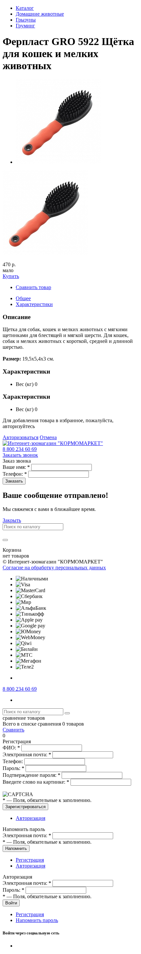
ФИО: (11, 747)
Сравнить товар (33, 287)
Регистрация (30, 860)
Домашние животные (40, 14)
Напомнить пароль (37, 920)
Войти (11, 902)
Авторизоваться (20, 437)
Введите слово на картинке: (36, 782)
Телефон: (15, 474)
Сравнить (13, 729)
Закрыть (12, 520)
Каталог (25, 8)
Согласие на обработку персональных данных (54, 567)
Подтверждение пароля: (31, 775)
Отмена (48, 437)
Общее (23, 298)
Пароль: (13, 768)
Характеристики (34, 304)
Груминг (25, 25)
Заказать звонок (20, 455)
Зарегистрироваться (25, 806)
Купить (11, 276)
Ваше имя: (16, 467)
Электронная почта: (27, 754)
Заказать (14, 481)
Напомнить (16, 848)
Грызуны (26, 20)
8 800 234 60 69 (20, 449)
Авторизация (30, 818)
